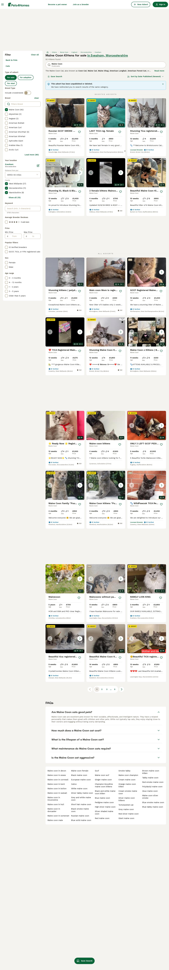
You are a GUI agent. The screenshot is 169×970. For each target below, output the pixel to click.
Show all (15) (15, 197)
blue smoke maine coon (153, 802)
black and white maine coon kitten (105, 792)
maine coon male (55, 820)
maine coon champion (128, 775)
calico (74, 784)
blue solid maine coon (81, 820)
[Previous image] (50, 172)
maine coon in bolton (57, 788)
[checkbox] (6, 109)
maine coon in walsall (57, 793)
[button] (65, 172)
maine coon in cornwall (58, 780)
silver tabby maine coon (82, 793)
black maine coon (79, 775)
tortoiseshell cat (126, 805)
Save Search (56, 76)
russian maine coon (80, 816)
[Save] (79, 131)
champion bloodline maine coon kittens (104, 785)
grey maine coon (126, 809)
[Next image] (79, 172)
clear (36, 98)
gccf (97, 771)
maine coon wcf (102, 775)
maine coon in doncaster (54, 810)
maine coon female (79, 771)
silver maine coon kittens (127, 799)
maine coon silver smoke (150, 796)
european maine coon (81, 780)
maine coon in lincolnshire (54, 798)
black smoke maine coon (80, 810)
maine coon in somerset (58, 816)
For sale (10, 77)
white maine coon (79, 788)
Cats (8, 66)
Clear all (35, 55)
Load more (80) (32, 155)
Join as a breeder (81, 4)
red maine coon (102, 818)
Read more (159, 71)
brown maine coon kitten (150, 772)
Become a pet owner (57, 4)
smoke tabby (124, 771)
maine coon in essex (57, 775)
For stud (11, 83)
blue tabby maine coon (152, 807)
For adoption (25, 77)
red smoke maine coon (152, 782)
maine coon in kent (56, 784)
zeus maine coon (150, 791)
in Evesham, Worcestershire (107, 55)
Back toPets (11, 60)
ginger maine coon (103, 780)
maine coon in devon (57, 771)
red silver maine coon (129, 814)
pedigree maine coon (104, 802)
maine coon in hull (56, 804)
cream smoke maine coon (128, 792)
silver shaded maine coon (104, 812)
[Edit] (38, 165)
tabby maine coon (150, 778)
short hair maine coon (81, 804)
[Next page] (121, 689)
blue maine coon (102, 798)
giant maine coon (126, 818)
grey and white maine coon (81, 798)
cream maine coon (127, 780)
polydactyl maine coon (152, 786)
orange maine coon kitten (127, 785)
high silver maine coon (105, 807)
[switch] (27, 93)
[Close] (163, 84)
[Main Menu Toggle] (2, 4)
